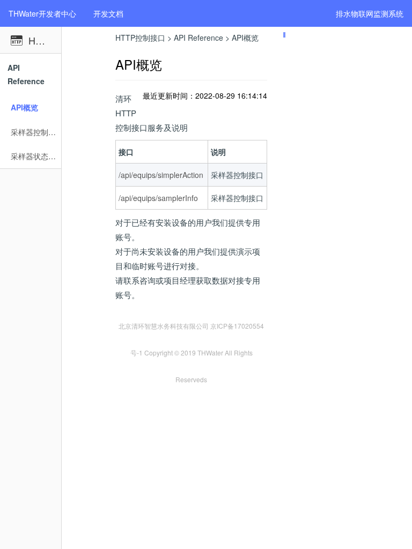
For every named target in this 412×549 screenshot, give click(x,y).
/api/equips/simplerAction (161, 174)
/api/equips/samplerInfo (158, 197)
